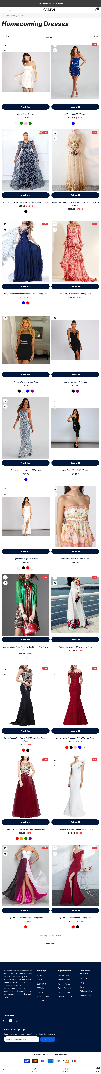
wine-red (23, 750)
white (17, 123)
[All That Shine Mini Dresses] (75, 72)
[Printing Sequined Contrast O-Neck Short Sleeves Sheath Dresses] (75, 160)
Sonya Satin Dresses (25, 114)
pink (26, 123)
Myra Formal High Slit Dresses (26, 559)
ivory (19, 568)
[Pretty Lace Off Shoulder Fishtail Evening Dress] (75, 696)
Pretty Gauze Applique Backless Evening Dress (26, 829)
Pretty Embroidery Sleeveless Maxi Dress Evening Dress (25, 294)
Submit (48, 1039)
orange (21, 838)
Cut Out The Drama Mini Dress (25, 382)
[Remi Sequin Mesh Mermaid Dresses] (26, 428)
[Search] (10, 9)
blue (73, 123)
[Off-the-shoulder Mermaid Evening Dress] (75, 875)
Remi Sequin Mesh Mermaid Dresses (26, 470)
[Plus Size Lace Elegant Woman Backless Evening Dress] (26, 160)
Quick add (25, 107)
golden (77, 123)
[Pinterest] (4, 1020)
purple (32, 391)
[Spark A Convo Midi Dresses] (75, 340)
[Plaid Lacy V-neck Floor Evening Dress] (75, 251)
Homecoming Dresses (15, 15)
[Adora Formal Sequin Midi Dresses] (75, 428)
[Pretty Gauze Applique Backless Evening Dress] (26, 787)
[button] (47, 36)
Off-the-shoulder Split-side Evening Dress (25, 918)
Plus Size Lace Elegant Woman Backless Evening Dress (25, 202)
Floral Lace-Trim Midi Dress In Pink (75, 559)
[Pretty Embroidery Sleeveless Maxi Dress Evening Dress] (26, 251)
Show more (50, 943)
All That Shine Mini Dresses (75, 114)
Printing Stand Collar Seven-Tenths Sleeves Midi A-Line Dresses (25, 648)
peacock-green (30, 123)
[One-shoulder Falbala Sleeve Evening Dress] (75, 787)
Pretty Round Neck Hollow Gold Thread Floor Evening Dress (25, 739)
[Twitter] (17, 1020)
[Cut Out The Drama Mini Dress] (26, 340)
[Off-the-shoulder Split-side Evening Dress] (26, 875)
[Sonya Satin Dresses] (26, 72)
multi (75, 214)
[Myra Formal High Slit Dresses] (26, 516)
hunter (75, 479)
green (21, 123)
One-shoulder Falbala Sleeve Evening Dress (75, 829)
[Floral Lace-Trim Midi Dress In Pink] (75, 516)
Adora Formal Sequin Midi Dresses (75, 470)
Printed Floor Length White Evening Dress (75, 647)
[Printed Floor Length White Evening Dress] (75, 605)
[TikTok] (10, 1020)
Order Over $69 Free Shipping (51, 3)
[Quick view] (5, 50)
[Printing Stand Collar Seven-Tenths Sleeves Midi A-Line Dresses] (26, 605)
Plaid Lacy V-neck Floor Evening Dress (75, 294)
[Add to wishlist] (5, 44)
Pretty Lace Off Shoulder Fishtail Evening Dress (75, 738)
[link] (35, 1070)
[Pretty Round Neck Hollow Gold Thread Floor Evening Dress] (26, 696)
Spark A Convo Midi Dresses (75, 382)
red (28, 303)
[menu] (3, 9)
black (26, 211)
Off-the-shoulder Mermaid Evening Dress (75, 918)
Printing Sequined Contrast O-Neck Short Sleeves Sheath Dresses (75, 203)
